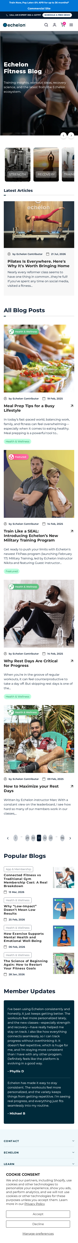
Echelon (11, 1152)
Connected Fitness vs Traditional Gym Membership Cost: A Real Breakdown (25, 880)
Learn (9, 1164)
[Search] (46, 25)
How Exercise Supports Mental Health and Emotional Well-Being (24, 937)
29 (27, 838)
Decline (38, 1224)
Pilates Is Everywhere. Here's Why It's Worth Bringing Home (38, 263)
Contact (11, 1141)
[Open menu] (71, 25)
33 (50, 838)
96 (62, 838)
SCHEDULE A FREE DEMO (57, 15)
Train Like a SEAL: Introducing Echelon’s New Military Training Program (31, 535)
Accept (38, 1214)
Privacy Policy (34, 1204)
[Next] (71, 135)
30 (33, 838)
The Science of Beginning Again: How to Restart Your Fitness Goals (26, 964)
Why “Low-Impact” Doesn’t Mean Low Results (20, 909)
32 (44, 838)
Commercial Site (39, 8)
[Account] (54, 25)
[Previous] (63, 135)
